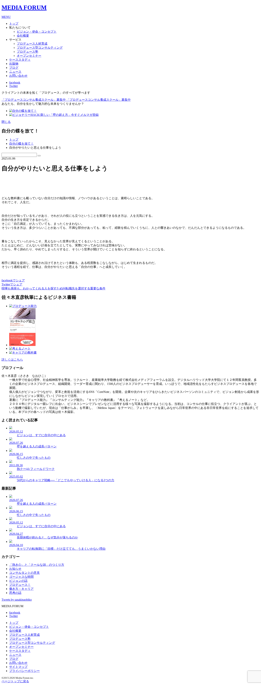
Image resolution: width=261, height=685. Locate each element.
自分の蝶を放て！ (21, 143)
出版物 (13, 63)
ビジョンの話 (18, 580)
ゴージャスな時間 (21, 576)
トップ (13, 139)
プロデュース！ (20, 584)
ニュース (15, 71)
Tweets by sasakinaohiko (17, 599)
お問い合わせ (18, 75)
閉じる (6, 121)
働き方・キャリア (21, 588)
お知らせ (15, 568)
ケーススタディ (20, 59)
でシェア (13, 280)
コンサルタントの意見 (24, 572)
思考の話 (15, 592)
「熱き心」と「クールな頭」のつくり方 (36, 564)
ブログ (13, 67)
